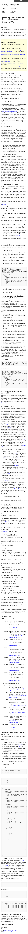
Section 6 (17, 235)
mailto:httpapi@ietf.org (7, 61)
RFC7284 (19, 457)
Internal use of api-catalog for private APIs (12, 392)
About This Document (8, 42)
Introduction (8, 127)
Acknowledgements (16, 914)
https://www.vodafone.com (9, 931)
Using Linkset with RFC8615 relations (15, 742)
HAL (4, 477)
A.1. (2, 742)
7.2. (2, 511)
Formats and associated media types (15, 518)
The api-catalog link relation (12, 560)
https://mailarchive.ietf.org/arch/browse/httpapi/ (12, 63)
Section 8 (5, 531)
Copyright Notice (7, 102)
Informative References (12, 683)
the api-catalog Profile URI (12, 575)
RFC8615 (22, 161)
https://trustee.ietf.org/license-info (9, 111)
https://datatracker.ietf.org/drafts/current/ (10, 86)
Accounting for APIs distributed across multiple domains (12, 297)
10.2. (2, 683)
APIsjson (16, 465)
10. (2, 616)
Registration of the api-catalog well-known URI (13, 528)
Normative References (11, 619)
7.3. (2, 518)
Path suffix (7, 505)
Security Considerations (11, 597)
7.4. (2, 528)
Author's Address (7, 925)
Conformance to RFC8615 (12, 497)
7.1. (2, 505)
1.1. (2, 154)
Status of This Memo (8, 73)
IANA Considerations (10, 535)
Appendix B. (5, 914)
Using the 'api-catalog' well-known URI (13, 214)
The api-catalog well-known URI (13, 538)
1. (2, 127)
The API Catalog (9, 406)
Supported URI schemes (11, 511)
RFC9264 (9, 288)
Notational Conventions (11, 184)
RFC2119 (14, 192)
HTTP (5, 203)
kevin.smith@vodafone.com (10, 930)
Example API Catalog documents (12, 733)
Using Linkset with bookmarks (12, 488)
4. (2, 296)
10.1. (2, 619)
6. (2, 406)
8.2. (2, 560)
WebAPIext (6, 480)
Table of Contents (21, 1)
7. (2, 497)
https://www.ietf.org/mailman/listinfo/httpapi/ (11, 66)
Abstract (4, 27)
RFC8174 (19, 192)
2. (2, 213)
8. (2, 535)
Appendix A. (5, 732)
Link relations (8, 250)
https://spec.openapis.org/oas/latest (18, 705)
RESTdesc (8, 473)
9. (2, 597)
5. (2, 391)
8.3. (2, 575)
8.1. (2, 538)
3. (2, 250)
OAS (24, 439)
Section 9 (3, 402)
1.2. (2, 184)
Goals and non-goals (10, 154)
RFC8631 (20, 746)
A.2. (2, 858)
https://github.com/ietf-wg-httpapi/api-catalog (13, 70)
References (7, 616)
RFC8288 (4, 565)
